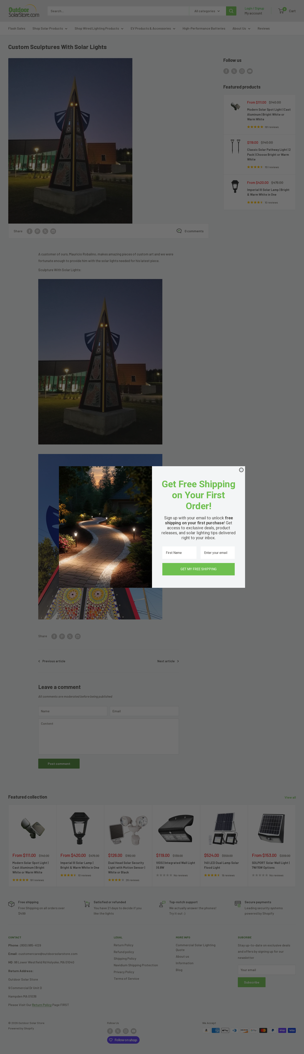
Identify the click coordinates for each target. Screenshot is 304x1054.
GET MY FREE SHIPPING (199, 569)
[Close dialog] (241, 470)
